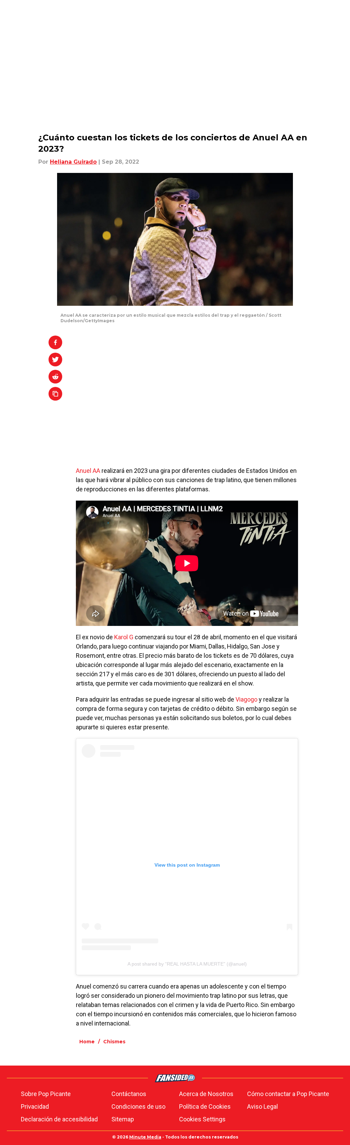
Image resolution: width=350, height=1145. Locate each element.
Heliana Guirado (73, 162)
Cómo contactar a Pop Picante (288, 1093)
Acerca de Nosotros (206, 1093)
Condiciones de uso (138, 1106)
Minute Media (145, 1137)
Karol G (123, 637)
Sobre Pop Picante (46, 1093)
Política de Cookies (205, 1106)
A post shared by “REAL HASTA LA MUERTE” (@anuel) (187, 964)
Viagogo (246, 699)
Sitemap (122, 1119)
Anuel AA (88, 470)
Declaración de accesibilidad (59, 1119)
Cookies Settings (202, 1119)
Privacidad (35, 1106)
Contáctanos (128, 1093)
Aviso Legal (262, 1106)
